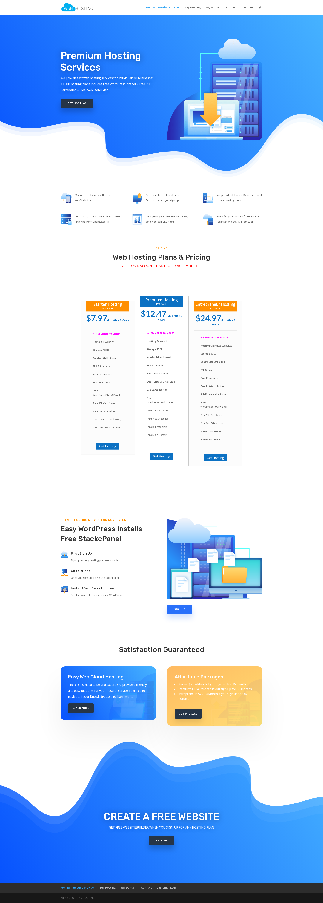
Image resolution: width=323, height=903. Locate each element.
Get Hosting (77, 103)
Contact (231, 7)
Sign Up (179, 609)
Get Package (188, 713)
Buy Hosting (193, 7)
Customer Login (252, 7)
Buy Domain (213, 7)
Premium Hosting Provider (163, 7)
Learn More (81, 708)
